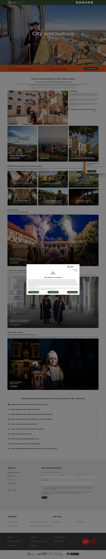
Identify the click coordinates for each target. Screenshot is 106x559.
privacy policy (75, 269)
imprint (76, 270)
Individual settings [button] (54, 292)
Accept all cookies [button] (73, 292)
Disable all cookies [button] (34, 292)
